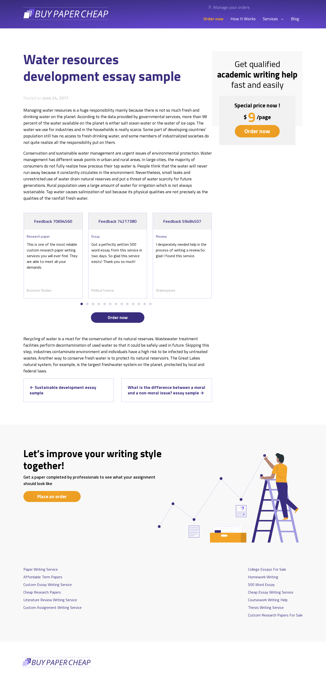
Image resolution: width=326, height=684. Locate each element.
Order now (213, 19)
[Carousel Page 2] (87, 304)
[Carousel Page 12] (144, 304)
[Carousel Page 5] (104, 304)
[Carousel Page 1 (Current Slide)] (81, 304)
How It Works (243, 19)
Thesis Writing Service (266, 607)
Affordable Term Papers (42, 577)
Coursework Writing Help (268, 600)
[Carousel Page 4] (99, 304)
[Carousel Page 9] (127, 304)
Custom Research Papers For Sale (275, 615)
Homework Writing (263, 577)
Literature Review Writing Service (50, 600)
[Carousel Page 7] (116, 304)
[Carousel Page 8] (122, 304)
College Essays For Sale (267, 569)
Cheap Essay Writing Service (270, 592)
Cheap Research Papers (42, 592)
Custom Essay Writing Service (47, 584)
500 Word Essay (261, 584)
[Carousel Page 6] (110, 304)
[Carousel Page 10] (133, 304)
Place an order (52, 496)
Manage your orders (231, 7)
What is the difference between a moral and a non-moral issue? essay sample (166, 390)
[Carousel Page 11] (139, 304)
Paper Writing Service (40, 569)
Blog (295, 19)
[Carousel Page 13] (150, 304)
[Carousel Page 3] (93, 304)
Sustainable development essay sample (63, 390)
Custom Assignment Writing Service (52, 607)
